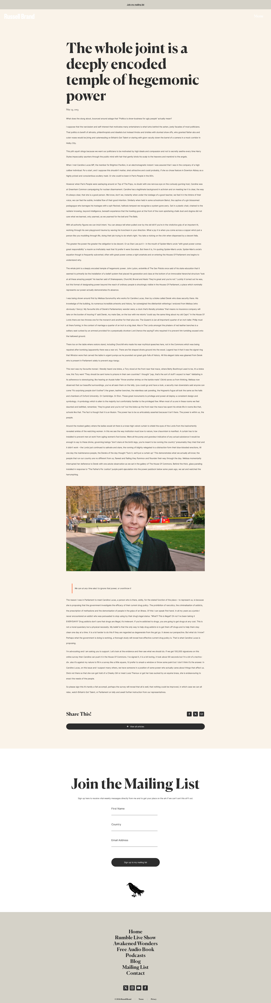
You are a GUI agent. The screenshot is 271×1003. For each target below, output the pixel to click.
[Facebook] (189, 714)
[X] (195, 714)
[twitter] (125, 987)
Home (135, 931)
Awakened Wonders (135, 943)
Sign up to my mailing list (135, 862)
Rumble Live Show (135, 937)
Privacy (154, 999)
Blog (135, 961)
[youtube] (138, 987)
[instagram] (132, 987)
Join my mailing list (135, 4)
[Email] (202, 714)
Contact (135, 973)
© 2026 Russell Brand (123, 999)
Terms (141, 999)
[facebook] (145, 987)
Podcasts (136, 955)
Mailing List (135, 967)
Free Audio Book (135, 949)
